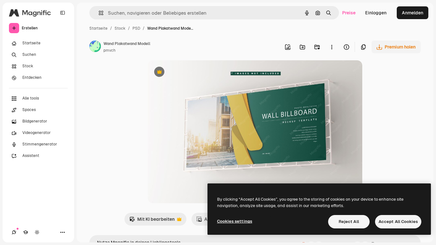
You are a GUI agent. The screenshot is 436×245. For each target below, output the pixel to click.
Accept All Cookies (398, 221)
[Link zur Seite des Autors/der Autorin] (95, 47)
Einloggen (376, 13)
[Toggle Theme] (37, 232)
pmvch (109, 50)
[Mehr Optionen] (331, 47)
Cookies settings (234, 221)
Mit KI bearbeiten (152, 221)
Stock (120, 28)
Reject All (349, 221)
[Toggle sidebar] (62, 13)
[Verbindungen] (14, 232)
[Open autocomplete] (98, 13)
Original (189, 73)
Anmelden (412, 13)
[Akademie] (25, 232)
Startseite (98, 28)
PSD (136, 28)
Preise (349, 13)
